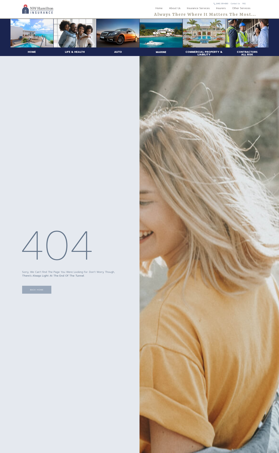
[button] (36, 290)
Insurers (221, 8)
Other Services (241, 8)
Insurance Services (198, 8)
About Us (175, 8)
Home (159, 8)
